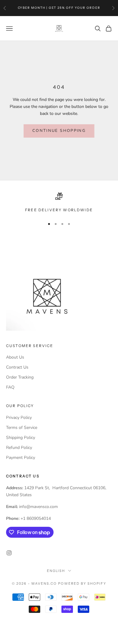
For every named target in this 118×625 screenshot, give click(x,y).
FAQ (10, 387)
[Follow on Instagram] (9, 553)
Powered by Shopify (82, 583)
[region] (59, 202)
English (56, 571)
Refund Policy (19, 447)
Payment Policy (20, 457)
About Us (15, 357)
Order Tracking (20, 377)
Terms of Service (21, 427)
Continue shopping (59, 130)
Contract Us (17, 367)
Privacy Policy (19, 417)
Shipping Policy (20, 437)
